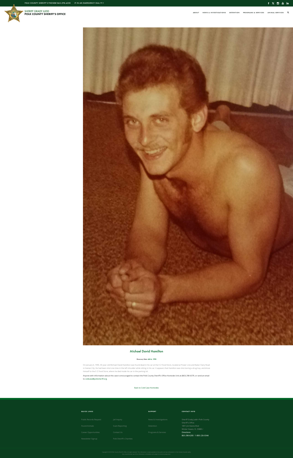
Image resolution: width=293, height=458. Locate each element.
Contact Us (117, 432)
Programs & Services (253, 13)
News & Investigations (214, 13)
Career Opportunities (90, 432)
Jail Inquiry (117, 419)
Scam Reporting (120, 426)
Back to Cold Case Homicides (146, 388)
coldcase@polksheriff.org (96, 379)
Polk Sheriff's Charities (123, 438)
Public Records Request (91, 419)
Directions (186, 432)
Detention (234, 13)
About (196, 13)
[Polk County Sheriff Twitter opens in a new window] (272, 3)
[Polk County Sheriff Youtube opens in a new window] (282, 3)
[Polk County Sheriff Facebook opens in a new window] (267, 3)
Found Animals (87, 426)
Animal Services (276, 13)
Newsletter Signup (89, 438)
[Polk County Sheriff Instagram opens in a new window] (277, 3)
